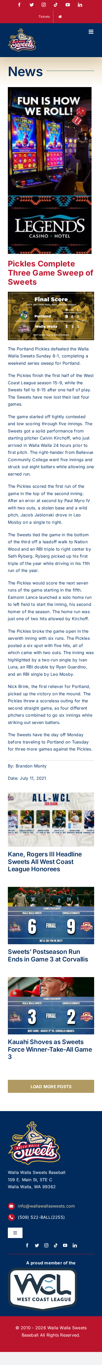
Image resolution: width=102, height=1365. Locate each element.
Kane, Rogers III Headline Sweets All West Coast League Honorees (45, 861)
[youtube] (65, 1245)
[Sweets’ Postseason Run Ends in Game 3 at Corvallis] (51, 915)
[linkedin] (75, 1245)
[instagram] (46, 1245)
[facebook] (27, 1245)
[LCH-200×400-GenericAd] (50, 90)
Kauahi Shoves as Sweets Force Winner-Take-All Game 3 (50, 1049)
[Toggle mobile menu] (91, 31)
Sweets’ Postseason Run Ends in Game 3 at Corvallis (48, 955)
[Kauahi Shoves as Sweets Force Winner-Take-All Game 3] (51, 1005)
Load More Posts (51, 1086)
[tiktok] (56, 1245)
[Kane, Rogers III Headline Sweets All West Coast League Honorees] (51, 820)
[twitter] (37, 1245)
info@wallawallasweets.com (46, 1206)
